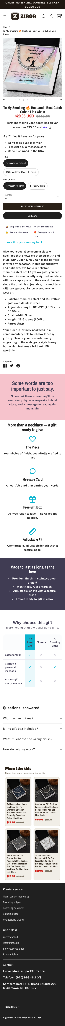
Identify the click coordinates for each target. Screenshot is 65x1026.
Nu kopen (32, 216)
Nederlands (11, 1007)
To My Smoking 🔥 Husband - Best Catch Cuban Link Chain (29, 32)
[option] (32, 67)
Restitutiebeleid (11, 943)
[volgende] (61, 99)
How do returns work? (19, 749)
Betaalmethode (11, 914)
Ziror (38, 1017)
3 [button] (23, 100)
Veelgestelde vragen (13, 919)
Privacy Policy (10, 954)
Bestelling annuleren (13, 908)
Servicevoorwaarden (13, 948)
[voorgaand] (4, 99)
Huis (5, 27)
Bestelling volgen (12, 902)
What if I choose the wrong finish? (27, 739)
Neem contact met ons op (16, 896)
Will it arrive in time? (18, 718)
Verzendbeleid (10, 937)
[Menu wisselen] (5, 16)
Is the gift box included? (20, 728)
